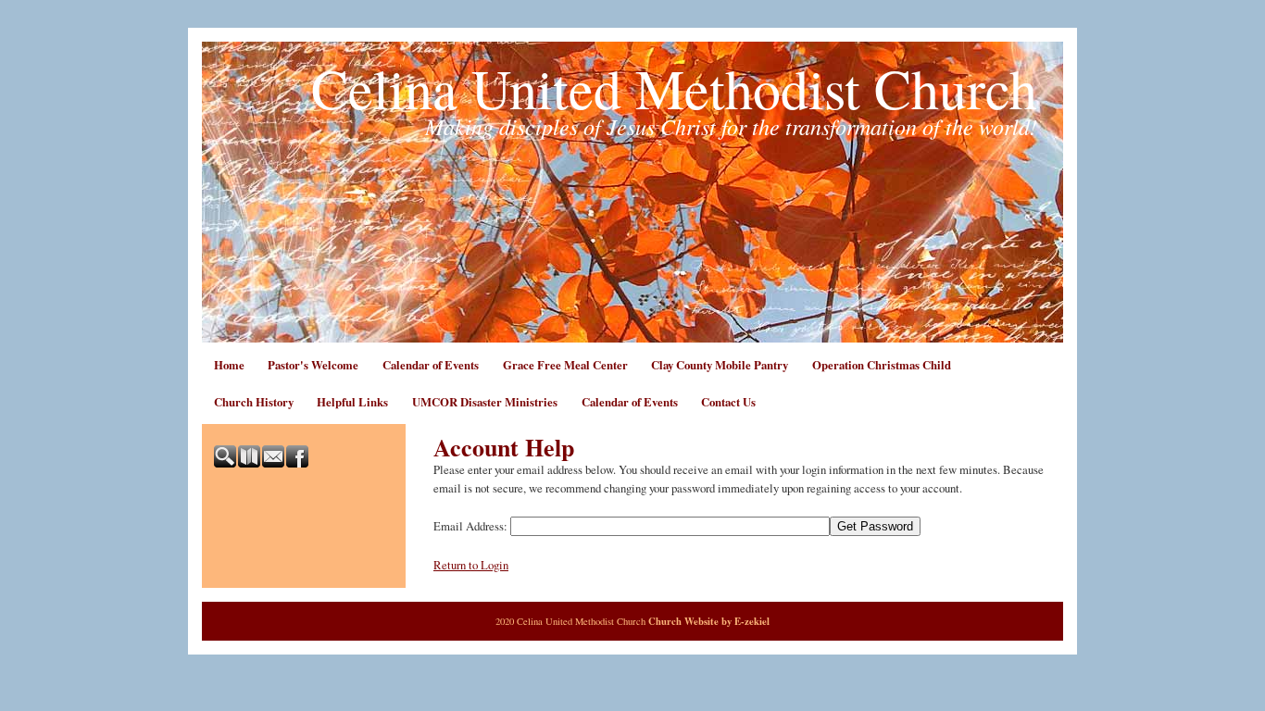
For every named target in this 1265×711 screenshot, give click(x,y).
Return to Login (470, 564)
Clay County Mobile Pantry (719, 364)
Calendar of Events (430, 364)
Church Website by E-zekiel (709, 621)
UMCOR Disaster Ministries (484, 401)
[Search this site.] (226, 463)
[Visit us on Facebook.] (298, 463)
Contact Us (728, 401)
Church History (254, 401)
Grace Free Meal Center (565, 364)
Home (229, 364)
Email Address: (470, 526)
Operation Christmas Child (881, 364)
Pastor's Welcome (313, 364)
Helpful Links (352, 401)
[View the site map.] (250, 463)
